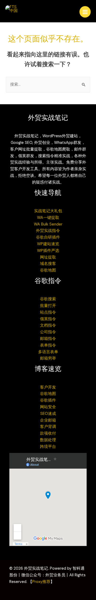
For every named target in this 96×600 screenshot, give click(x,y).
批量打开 (48, 305)
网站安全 (48, 407)
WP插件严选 (48, 250)
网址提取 (48, 257)
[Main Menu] (85, 11)
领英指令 (48, 319)
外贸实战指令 (48, 230)
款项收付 (48, 433)
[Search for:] (48, 84)
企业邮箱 (48, 420)
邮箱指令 (48, 338)
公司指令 (48, 332)
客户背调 (48, 426)
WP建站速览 (48, 244)
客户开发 (48, 387)
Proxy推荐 (41, 581)
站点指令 (48, 312)
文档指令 (48, 325)
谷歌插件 (48, 400)
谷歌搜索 (48, 299)
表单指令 (48, 345)
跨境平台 (48, 446)
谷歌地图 (48, 270)
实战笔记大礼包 (48, 211)
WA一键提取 (48, 217)
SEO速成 (48, 413)
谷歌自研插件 (48, 237)
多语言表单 (48, 352)
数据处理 (48, 440)
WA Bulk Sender (48, 224)
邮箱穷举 (48, 358)
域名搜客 (48, 263)
